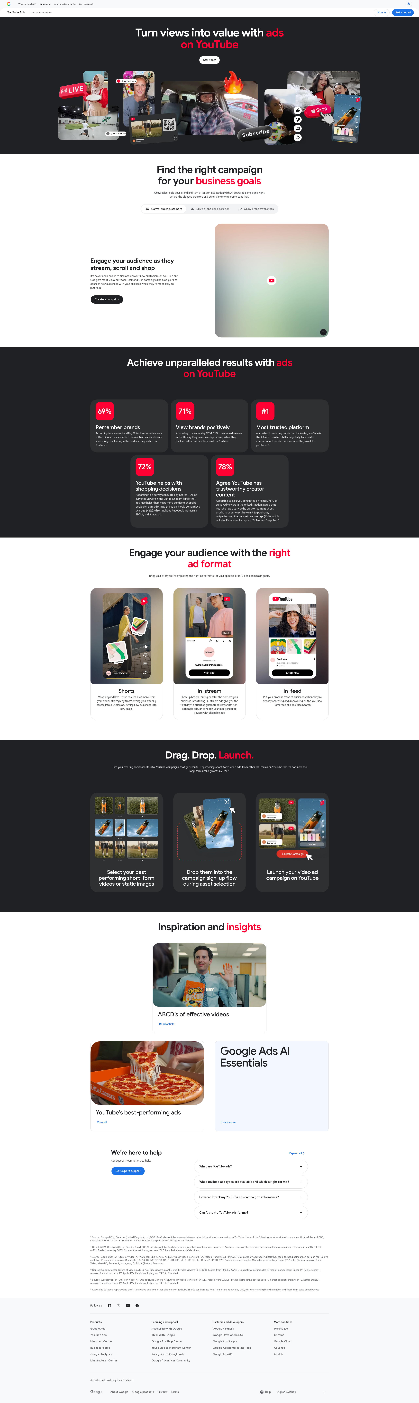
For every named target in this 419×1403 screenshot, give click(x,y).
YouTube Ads (98, 1335)
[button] (323, 332)
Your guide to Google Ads (168, 1354)
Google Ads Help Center (167, 1341)
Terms (175, 1392)
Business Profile (100, 1348)
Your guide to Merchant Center (171, 1348)
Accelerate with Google (167, 1328)
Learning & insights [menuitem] (65, 3)
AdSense (279, 1348)
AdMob (278, 1354)
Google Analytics (101, 1354)
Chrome (279, 1335)
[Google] (96, 1392)
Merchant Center (101, 1341)
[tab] (163, 209)
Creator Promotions (40, 12)
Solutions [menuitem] (45, 3)
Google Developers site (228, 1335)
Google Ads (97, 1328)
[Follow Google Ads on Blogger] (110, 1306)
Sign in (381, 12)
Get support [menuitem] (86, 3)
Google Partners (223, 1328)
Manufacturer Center (103, 1360)
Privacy (162, 1392)
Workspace (281, 1328)
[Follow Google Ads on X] (119, 1306)
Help (268, 1392)
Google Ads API (222, 1354)
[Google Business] (8, 4)
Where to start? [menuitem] (27, 3)
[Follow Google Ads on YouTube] (128, 1306)
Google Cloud (282, 1341)
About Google (119, 1392)
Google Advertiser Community (171, 1360)
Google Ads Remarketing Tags (232, 1348)
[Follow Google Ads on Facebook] (137, 1306)
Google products (143, 1392)
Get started (403, 12)
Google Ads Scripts (225, 1341)
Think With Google (163, 1335)
